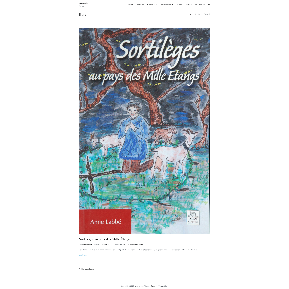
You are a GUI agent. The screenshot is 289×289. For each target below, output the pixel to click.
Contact (179, 5)
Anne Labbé (83, 3)
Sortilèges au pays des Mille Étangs (105, 238)
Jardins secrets (165, 5)
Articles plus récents (86, 269)
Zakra (153, 286)
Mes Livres (140, 5)
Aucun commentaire (135, 245)
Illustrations (151, 5)
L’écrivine (188, 5)
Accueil (130, 5)
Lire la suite (83, 255)
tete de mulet (200, 5)
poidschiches (87, 245)
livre (124, 245)
